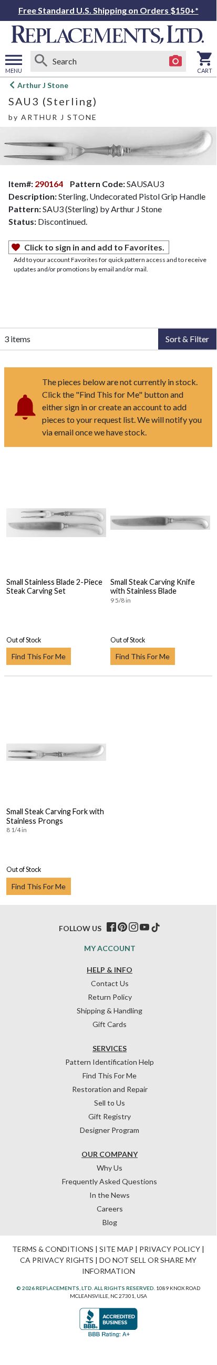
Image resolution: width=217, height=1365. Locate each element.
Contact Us (110, 983)
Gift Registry (109, 1116)
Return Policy (110, 996)
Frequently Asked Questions (109, 1181)
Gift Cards (109, 1024)
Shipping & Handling (109, 1010)
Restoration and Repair (110, 1089)
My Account (110, 948)
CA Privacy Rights (57, 1259)
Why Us (109, 1167)
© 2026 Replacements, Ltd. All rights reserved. (85, 1288)
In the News (109, 1195)
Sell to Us (109, 1102)
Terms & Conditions (53, 1248)
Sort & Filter (187, 339)
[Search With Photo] (175, 61)
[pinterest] (122, 927)
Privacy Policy (169, 1248)
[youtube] (144, 927)
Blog (109, 1222)
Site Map (116, 1248)
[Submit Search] (40, 61)
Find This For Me (39, 656)
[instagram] (133, 927)
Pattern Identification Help (109, 1061)
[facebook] (111, 927)
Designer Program (109, 1130)
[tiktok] (155, 927)
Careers (110, 1208)
